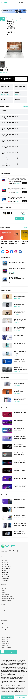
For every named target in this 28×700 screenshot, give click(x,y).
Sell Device (3, 604)
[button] (7, 697)
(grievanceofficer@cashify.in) (8, 674)
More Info (3, 634)
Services (3, 556)
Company (3, 584)
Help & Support (4, 620)
